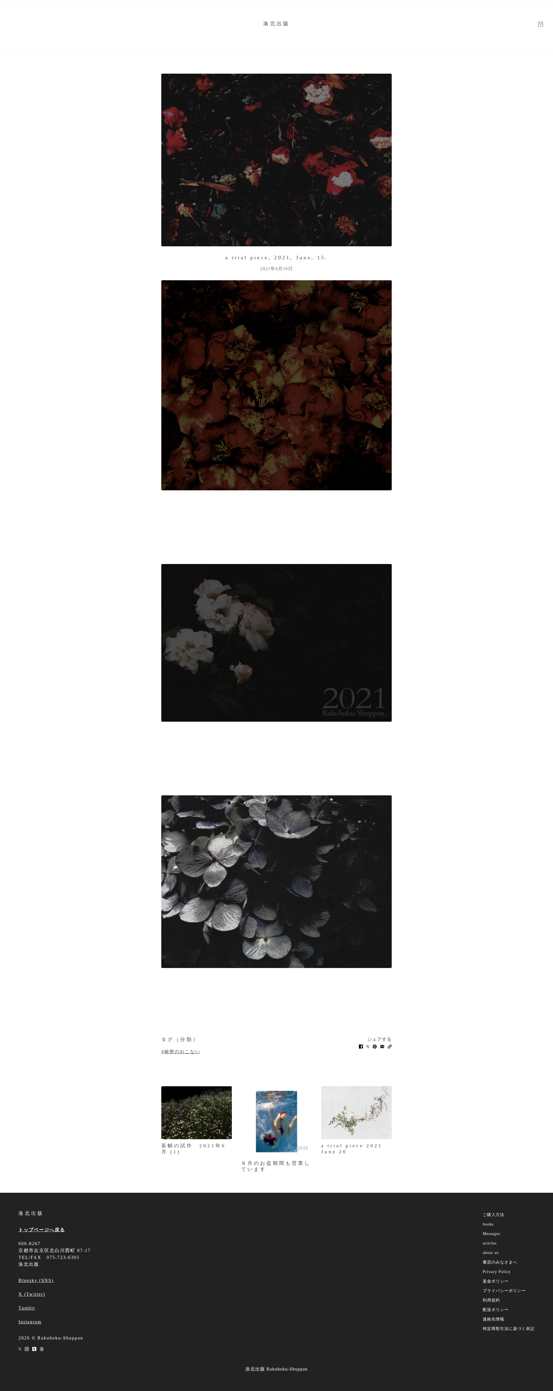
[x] (20, 1348)
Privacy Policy (497, 1272)
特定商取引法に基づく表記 (509, 1329)
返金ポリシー (496, 1281)
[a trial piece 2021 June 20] (356, 1112)
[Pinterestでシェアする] (374, 1046)
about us (491, 1253)
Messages (491, 1234)
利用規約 (491, 1300)
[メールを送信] (382, 1046)
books (488, 1224)
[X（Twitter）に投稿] (368, 1046)
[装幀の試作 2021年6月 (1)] (196, 1112)
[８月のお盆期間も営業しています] (276, 1121)
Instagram (29, 1321)
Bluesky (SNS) (36, 1280)
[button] (389, 1046)
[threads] (41, 1348)
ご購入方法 (493, 1215)
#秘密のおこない (180, 1051)
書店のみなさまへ (500, 1262)
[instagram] (26, 1348)
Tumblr (26, 1308)
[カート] (540, 24)
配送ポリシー (496, 1310)
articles (490, 1243)
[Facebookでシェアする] (361, 1046)
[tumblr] (34, 1348)
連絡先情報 (493, 1319)
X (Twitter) (31, 1294)
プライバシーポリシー (504, 1291)
